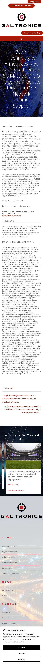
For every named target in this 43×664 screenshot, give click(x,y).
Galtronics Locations (10, 562)
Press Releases (16, 490)
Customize (21, 653)
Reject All (21, 659)
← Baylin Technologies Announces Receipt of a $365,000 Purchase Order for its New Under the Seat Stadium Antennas (19, 396)
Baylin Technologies (9, 551)
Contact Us (6, 612)
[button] (21, 5)
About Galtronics (8, 546)
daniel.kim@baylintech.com (11, 216)
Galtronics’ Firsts (8, 557)
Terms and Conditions (10, 573)
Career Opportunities (10, 618)
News (11, 388)
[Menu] (21, 38)
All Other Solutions (9, 623)
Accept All (21, 647)
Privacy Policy (7, 568)
